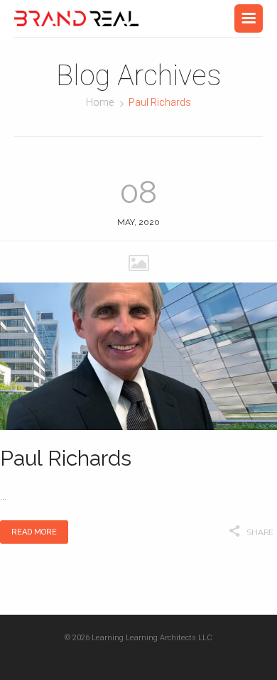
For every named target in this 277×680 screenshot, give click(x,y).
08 (138, 192)
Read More (34, 532)
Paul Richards (65, 458)
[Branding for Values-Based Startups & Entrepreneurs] (76, 18)
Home (100, 102)
